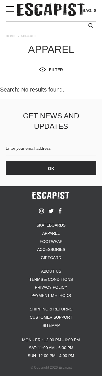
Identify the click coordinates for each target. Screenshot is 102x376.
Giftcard (51, 257)
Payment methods (51, 295)
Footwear (51, 241)
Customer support (51, 317)
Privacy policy (51, 287)
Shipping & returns (51, 309)
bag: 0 (89, 10)
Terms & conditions (51, 279)
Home (11, 36)
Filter (56, 70)
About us (51, 271)
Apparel (51, 233)
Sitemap (51, 325)
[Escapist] (51, 10)
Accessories (51, 249)
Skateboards (51, 225)
